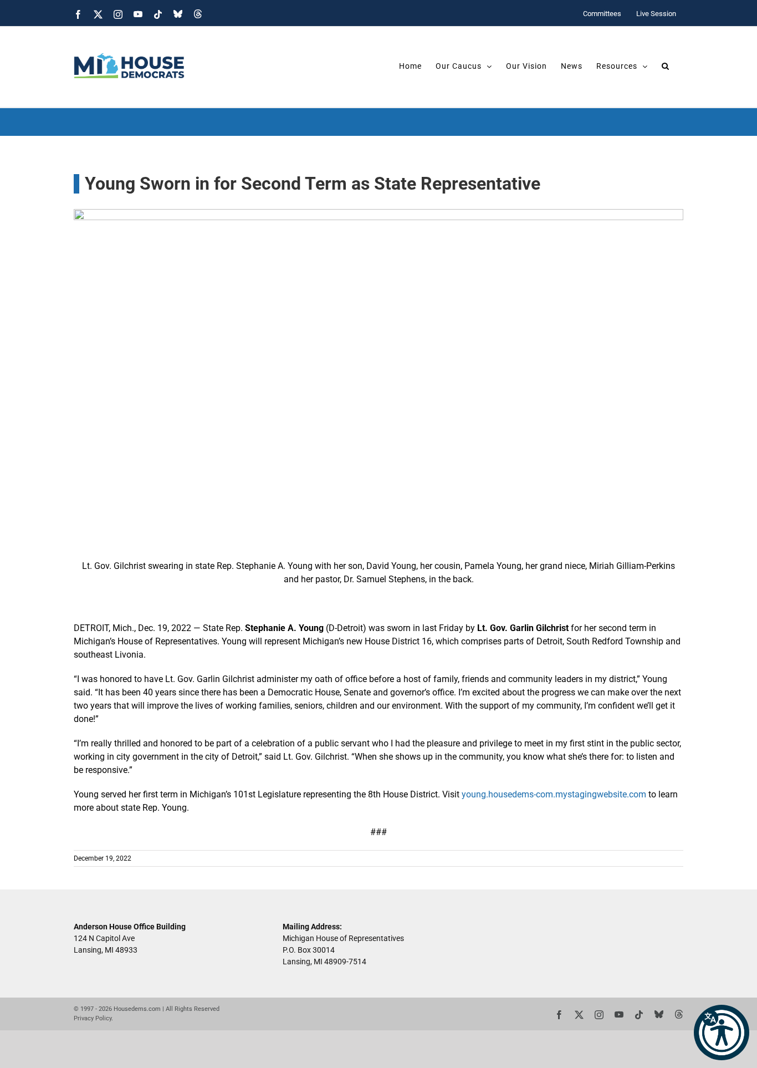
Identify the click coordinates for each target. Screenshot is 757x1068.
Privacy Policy (92, 1018)
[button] (721, 1032)
